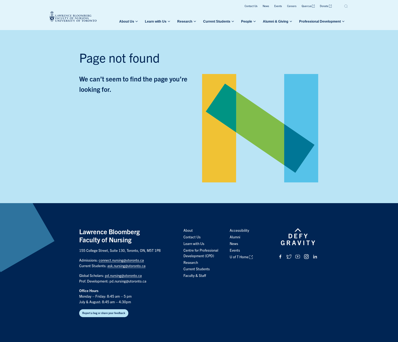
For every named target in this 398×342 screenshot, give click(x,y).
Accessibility (239, 230)
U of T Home (239, 257)
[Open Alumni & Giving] (290, 21)
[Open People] (254, 21)
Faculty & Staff (194, 276)
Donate (324, 6)
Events (278, 6)
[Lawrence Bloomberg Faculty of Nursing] (73, 17)
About (188, 230)
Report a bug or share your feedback (103, 313)
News (266, 6)
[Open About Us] (136, 21)
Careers (291, 6)
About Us (126, 21)
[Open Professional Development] (343, 21)
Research (184, 21)
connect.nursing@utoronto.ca (121, 260)
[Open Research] (194, 21)
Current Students (216, 21)
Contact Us (251, 6)
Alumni (235, 237)
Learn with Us (155, 21)
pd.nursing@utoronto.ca (123, 276)
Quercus (307, 6)
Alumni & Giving (275, 21)
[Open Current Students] (232, 21)
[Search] (346, 6)
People (246, 21)
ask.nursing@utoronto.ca (126, 266)
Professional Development (320, 21)
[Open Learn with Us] (168, 21)
